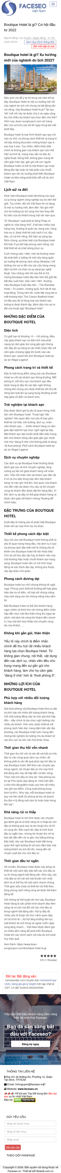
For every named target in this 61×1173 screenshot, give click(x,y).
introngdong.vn (12, 1105)
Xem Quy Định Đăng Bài (40, 42)
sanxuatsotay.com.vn (16, 1110)
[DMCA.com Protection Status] (25, 1100)
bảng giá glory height (24, 984)
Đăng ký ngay (30, 1044)
